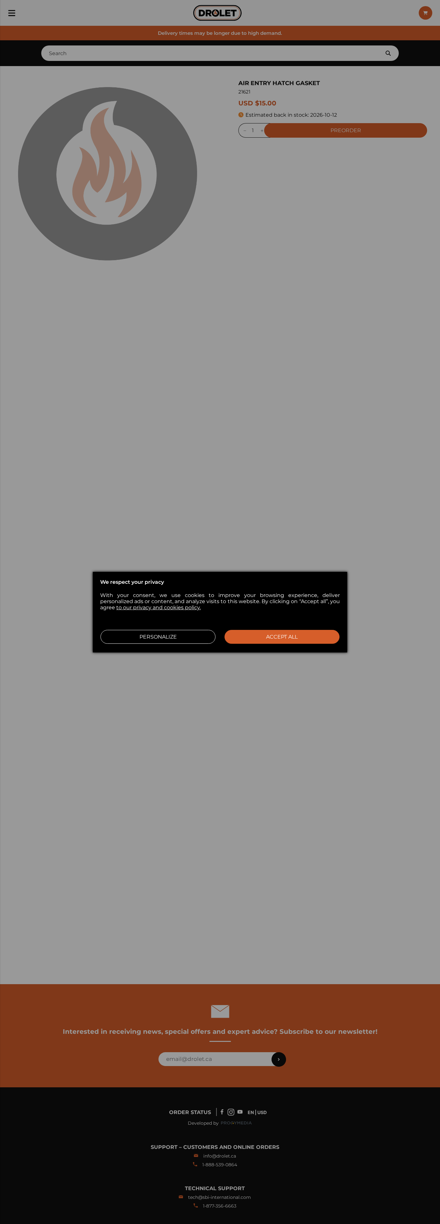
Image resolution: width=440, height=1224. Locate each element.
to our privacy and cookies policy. (158, 607)
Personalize (158, 637)
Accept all (282, 637)
